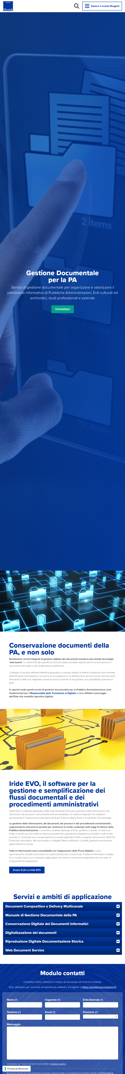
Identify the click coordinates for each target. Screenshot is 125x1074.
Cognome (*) (52, 999)
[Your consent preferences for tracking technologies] (16, 1069)
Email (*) (50, 1012)
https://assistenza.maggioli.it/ (99, 987)
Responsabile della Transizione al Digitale (53, 693)
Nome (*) (12, 999)
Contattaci (62, 309)
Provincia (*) (90, 1012)
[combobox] (100, 1016)
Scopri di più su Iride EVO (27, 870)
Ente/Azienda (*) (93, 999)
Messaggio (14, 1024)
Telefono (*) (14, 1012)
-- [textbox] (85, 1016)
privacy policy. (58, 1063)
